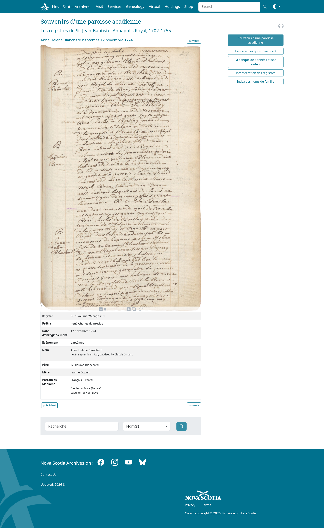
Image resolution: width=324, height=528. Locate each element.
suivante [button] (194, 41)
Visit (99, 6)
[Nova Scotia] (203, 496)
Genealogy (135, 6)
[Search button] (265, 7)
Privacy (190, 505)
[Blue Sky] (142, 462)
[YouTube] (128, 462)
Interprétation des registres (255, 73)
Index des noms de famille (255, 81)
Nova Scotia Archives (71, 6)
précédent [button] (49, 405)
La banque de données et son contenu (256, 62)
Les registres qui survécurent (255, 51)
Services (115, 6)
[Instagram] (114, 462)
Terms (206, 505)
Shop (188, 6)
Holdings (172, 6)
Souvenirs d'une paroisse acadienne (256, 40)
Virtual (154, 6)
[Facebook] (100, 462)
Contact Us (48, 474)
